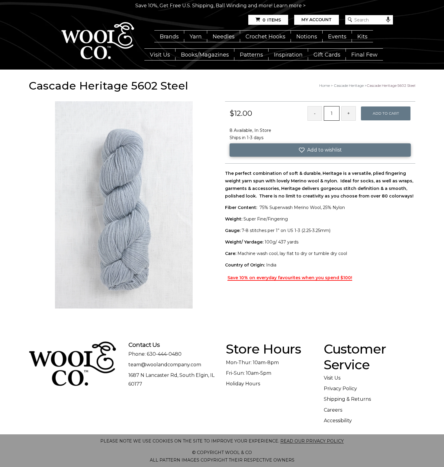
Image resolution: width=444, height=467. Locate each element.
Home (324, 85)
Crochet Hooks (265, 36)
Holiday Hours (243, 384)
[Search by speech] (388, 19)
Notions (306, 36)
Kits (362, 36)
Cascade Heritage (349, 85)
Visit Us (160, 54)
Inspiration (288, 54)
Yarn (196, 36)
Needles (224, 36)
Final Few (364, 54)
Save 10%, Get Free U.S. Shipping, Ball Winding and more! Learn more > (220, 5)
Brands (169, 36)
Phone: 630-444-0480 (155, 354)
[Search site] (350, 19)
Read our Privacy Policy (312, 441)
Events (337, 36)
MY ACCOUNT (316, 19)
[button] (320, 150)
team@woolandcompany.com (164, 364)
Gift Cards (327, 54)
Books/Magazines (205, 54)
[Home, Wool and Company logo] (97, 41)
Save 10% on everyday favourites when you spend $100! (289, 277)
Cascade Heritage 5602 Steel (391, 85)
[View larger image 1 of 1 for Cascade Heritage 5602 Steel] (124, 205)
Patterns (251, 54)
